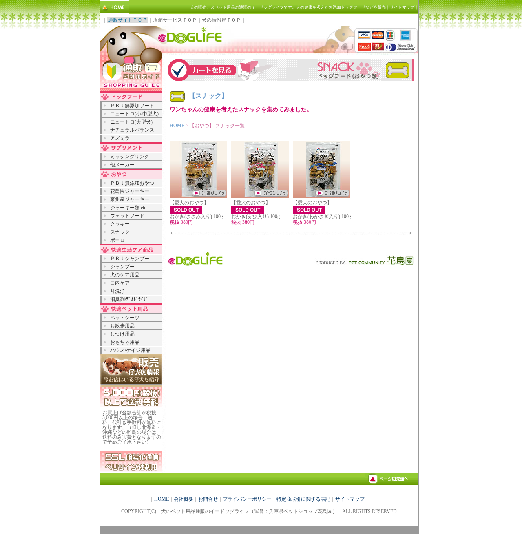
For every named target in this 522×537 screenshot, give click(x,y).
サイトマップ (402, 7)
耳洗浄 (117, 291)
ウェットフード (127, 216)
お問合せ (208, 499)
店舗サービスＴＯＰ (175, 20)
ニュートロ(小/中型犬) (134, 114)
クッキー (120, 224)
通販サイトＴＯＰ (127, 20)
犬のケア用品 (124, 275)
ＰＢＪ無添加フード (132, 105)
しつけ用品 (122, 334)
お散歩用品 (122, 326)
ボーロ (117, 240)
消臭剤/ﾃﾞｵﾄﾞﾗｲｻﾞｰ (130, 299)
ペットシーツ (124, 317)
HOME (177, 125)
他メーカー (122, 165)
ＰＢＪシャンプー (129, 258)
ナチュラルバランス (132, 130)
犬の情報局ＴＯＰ (221, 20)
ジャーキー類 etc (128, 207)
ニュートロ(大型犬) (131, 122)
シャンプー (122, 267)
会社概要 (183, 499)
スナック (120, 232)
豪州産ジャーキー (129, 199)
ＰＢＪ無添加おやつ (132, 183)
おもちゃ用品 (124, 342)
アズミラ (120, 138)
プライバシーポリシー (247, 499)
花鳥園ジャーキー (129, 191)
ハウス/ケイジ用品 (130, 350)
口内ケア (120, 283)
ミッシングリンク (129, 156)
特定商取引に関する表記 (303, 499)
